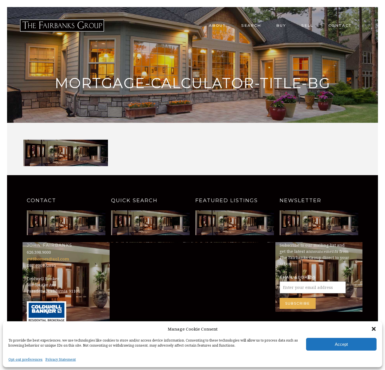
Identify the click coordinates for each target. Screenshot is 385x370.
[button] (374, 329)
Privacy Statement (60, 359)
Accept (341, 344)
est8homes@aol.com (48, 259)
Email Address (298, 277)
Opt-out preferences (25, 359)
